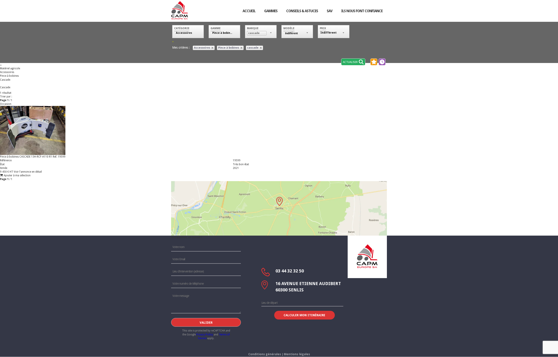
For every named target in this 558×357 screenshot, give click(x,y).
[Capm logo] (367, 256)
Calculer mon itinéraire (304, 315)
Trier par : (6, 96)
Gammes (270, 11)
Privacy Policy (204, 334)
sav (329, 11)
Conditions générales (264, 354)
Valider (206, 322)
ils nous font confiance (362, 11)
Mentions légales (297, 354)
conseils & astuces (302, 11)
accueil (249, 11)
